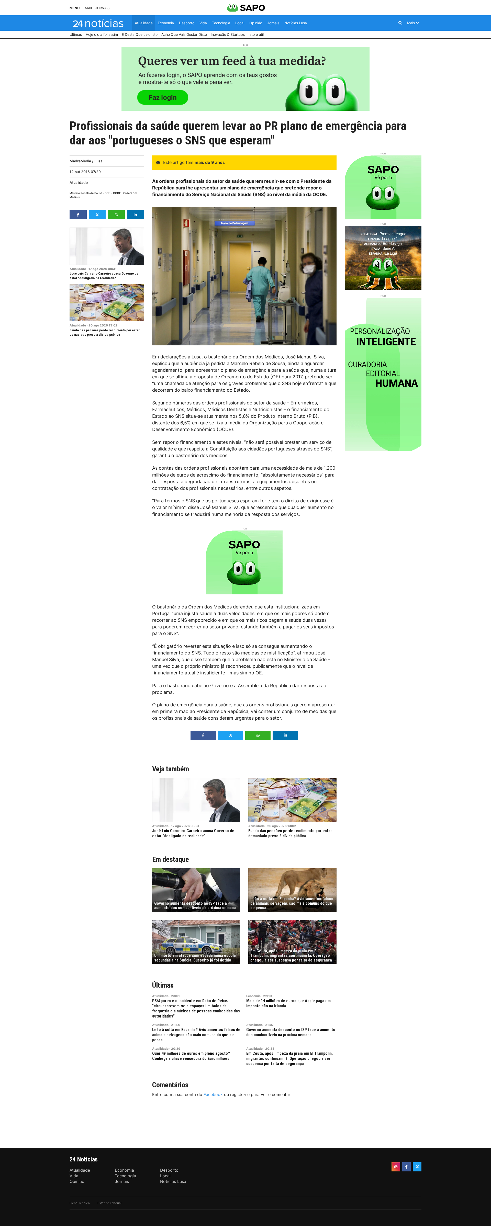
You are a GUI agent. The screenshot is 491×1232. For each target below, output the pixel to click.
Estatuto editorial (109, 1203)
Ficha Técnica (80, 1203)
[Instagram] (396, 1166)
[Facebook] (406, 1166)
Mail (89, 8)
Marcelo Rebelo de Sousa (86, 193)
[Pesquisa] (400, 23)
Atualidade (79, 182)
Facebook (213, 1094)
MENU (75, 8)
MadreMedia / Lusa (86, 161)
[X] (417, 1166)
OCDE (117, 193)
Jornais (102, 8)
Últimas (163, 985)
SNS (107, 193)
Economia (253, 996)
